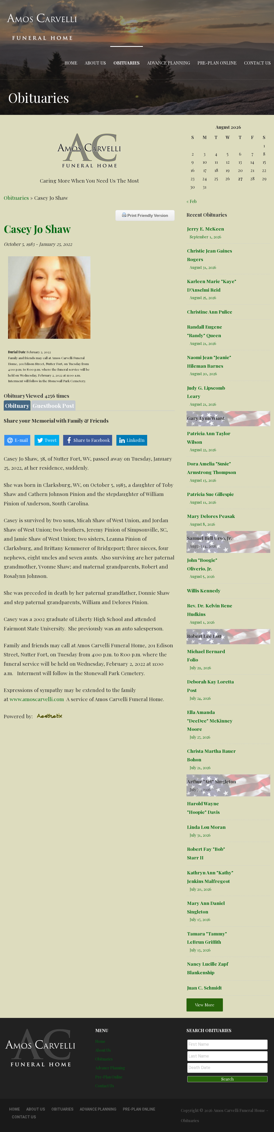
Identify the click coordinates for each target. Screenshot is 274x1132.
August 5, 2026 (202, 576)
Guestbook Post (53, 405)
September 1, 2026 (205, 236)
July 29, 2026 (200, 667)
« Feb (192, 201)
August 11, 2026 (203, 502)
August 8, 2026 (202, 524)
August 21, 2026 (203, 343)
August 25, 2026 (203, 297)
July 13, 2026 (200, 950)
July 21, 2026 (200, 767)
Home (70, 63)
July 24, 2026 (200, 698)
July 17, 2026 (200, 919)
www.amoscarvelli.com (37, 698)
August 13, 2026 (203, 480)
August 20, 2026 (203, 373)
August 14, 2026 (203, 546)
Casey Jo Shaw (37, 229)
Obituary (17, 405)
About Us (95, 63)
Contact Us (257, 63)
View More (204, 1004)
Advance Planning (168, 63)
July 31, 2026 (200, 835)
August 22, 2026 (203, 449)
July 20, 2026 (200, 889)
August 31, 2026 (203, 267)
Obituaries (126, 63)
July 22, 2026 (200, 789)
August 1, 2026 (202, 622)
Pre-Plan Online (217, 63)
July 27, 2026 (200, 737)
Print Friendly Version (147, 215)
